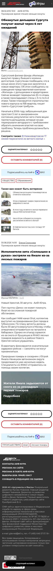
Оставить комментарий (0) (26, 160)
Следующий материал (25, 564)
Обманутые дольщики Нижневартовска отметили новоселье (30, 193)
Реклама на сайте (12, 468)
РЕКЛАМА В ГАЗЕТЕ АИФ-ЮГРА (18, 471)
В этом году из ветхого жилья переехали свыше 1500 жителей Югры (30, 211)
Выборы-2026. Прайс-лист (17, 475)
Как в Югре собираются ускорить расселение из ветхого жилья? (27, 219)
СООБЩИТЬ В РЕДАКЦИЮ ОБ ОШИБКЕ (22, 479)
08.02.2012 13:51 (8, 11)
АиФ (21, 298)
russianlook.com (15, 70)
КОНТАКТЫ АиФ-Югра (14, 464)
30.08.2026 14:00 (9, 243)
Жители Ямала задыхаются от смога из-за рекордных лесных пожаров (25, 387)
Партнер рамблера (25, 558)
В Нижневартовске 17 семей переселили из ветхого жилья (23, 137)
